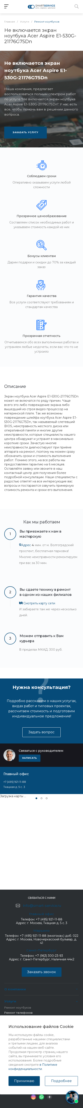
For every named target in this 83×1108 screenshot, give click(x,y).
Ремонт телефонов (18, 1012)
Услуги (10, 1001)
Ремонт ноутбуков (17, 1007)
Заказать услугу (25, 132)
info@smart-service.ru (42, 906)
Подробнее (61, 1081)
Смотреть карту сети (39, 603)
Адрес (26, 545)
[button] (36, 798)
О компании (15, 989)
